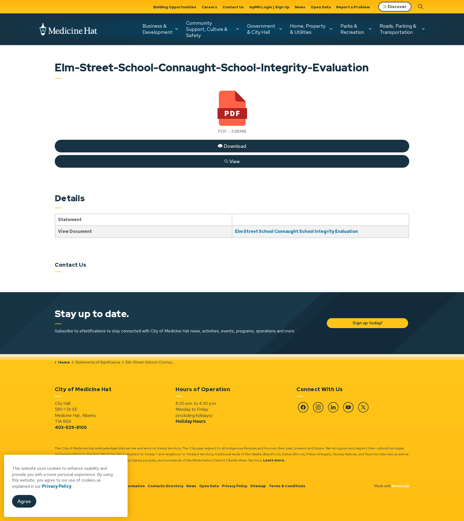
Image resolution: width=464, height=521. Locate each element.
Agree (24, 501)
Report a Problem (353, 7)
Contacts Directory (165, 486)
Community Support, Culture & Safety (206, 29)
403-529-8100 (71, 427)
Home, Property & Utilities (307, 29)
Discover (397, 6)
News (300, 7)
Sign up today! (367, 323)
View (147, 160)
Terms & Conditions (287, 486)
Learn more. (274, 460)
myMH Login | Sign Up (269, 7)
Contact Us (233, 7)
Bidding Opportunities (174, 7)
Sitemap (258, 486)
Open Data (321, 7)
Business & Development (157, 29)
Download (150, 145)
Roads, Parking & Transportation (398, 29)
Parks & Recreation (352, 29)
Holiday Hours (191, 421)
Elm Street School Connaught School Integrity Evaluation (296, 231)
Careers (209, 7)
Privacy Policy (234, 486)
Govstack (400, 486)
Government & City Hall (261, 29)
